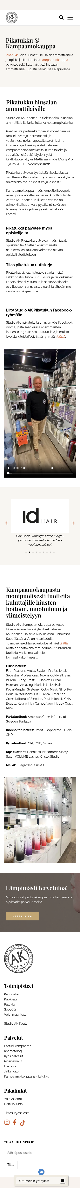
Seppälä (10, 1009)
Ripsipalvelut (13, 1061)
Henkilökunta (13, 1104)
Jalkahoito (11, 1071)
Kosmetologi (13, 1051)
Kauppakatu (13, 994)
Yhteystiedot (13, 1099)
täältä (61, 336)
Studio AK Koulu (16, 1023)
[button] (61, 17)
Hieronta (10, 1066)
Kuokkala (10, 999)
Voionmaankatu (15, 1014)
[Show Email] (62, 1181)
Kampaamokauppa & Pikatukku (26, 1076)
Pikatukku (13, 55)
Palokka (9, 1004)
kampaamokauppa (54, 60)
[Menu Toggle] (70, 17)
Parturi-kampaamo (17, 1046)
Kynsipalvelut (13, 1056)
